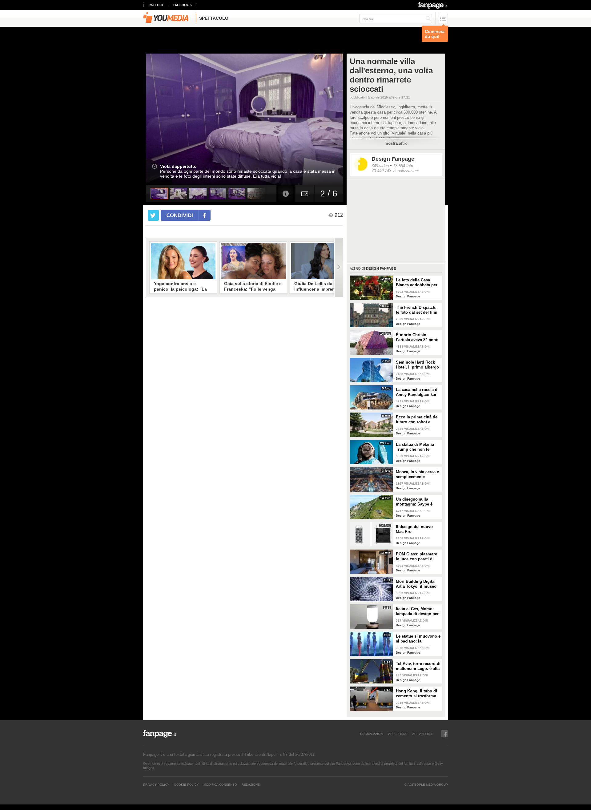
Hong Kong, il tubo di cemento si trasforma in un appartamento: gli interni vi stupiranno (418, 694)
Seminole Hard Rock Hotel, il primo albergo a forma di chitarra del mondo (417, 365)
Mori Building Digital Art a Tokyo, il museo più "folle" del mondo (416, 584)
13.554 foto (403, 165)
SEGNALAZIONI (372, 733)
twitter (155, 5)
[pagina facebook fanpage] (444, 733)
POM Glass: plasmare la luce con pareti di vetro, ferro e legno (416, 557)
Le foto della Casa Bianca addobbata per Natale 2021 (416, 283)
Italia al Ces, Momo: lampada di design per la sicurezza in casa (417, 611)
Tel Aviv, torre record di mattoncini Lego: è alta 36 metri (418, 666)
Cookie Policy (186, 784)
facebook (182, 5)
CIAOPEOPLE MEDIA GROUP (426, 784)
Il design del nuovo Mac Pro (414, 529)
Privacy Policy (156, 784)
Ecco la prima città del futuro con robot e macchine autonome (417, 420)
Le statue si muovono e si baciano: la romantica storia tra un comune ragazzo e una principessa (418, 639)
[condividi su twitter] (153, 215)
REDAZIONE (251, 784)
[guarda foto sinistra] (165, 119)
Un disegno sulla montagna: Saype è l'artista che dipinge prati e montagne (414, 502)
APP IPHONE (398, 733)
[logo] (433, 5)
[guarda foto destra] (264, 119)
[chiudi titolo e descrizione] (154, 166)
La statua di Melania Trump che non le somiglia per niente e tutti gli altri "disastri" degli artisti (416, 447)
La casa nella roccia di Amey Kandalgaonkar (417, 392)
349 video (380, 165)
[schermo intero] (305, 193)
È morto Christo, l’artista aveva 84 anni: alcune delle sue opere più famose (417, 337)
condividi (180, 215)
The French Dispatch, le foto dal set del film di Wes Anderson (416, 310)
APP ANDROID (422, 733)
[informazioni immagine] (285, 193)
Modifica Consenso (220, 784)
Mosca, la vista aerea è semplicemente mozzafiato (417, 474)
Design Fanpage (393, 159)
